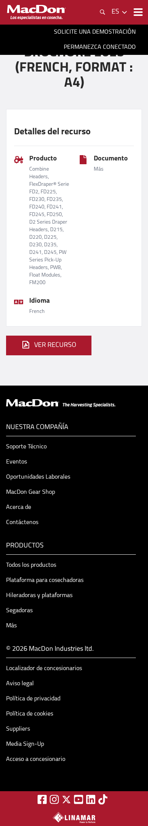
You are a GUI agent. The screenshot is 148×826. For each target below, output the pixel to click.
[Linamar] (74, 817)
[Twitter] (66, 799)
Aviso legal (20, 684)
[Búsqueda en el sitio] (102, 12)
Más (11, 626)
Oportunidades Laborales (38, 477)
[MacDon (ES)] (36, 12)
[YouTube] (78, 799)
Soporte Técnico (26, 447)
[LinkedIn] (90, 799)
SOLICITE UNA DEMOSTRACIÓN (95, 32)
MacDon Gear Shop (30, 492)
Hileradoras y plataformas (39, 596)
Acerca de (18, 507)
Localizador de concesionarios (44, 669)
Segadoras (19, 611)
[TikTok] (102, 799)
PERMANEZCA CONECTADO (100, 47)
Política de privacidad (33, 699)
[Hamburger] (137, 12)
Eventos (16, 462)
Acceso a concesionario (35, 759)
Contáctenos (22, 523)
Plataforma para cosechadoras (44, 580)
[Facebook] (42, 799)
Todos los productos (31, 565)
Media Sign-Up (25, 744)
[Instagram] (54, 799)
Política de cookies (29, 714)
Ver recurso (55, 345)
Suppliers (18, 729)
